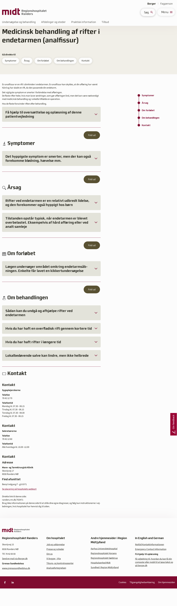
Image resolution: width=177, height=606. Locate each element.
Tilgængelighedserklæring (142, 582)
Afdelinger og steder (53, 22)
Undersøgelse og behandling (19, 22)
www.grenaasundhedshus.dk (16, 568)
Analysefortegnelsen (56, 568)
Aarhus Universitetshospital (104, 548)
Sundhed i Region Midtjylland (105, 567)
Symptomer (10, 60)
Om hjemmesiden (166, 582)
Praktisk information (83, 22)
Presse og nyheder (55, 549)
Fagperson (166, 3)
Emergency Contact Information (150, 549)
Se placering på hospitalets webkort (19, 489)
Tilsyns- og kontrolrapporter (60, 563)
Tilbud (105, 22)
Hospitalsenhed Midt (100, 562)
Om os (49, 554)
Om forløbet (43, 60)
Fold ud (92, 135)
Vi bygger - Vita (53, 558)
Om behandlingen (65, 60)
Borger (151, 3)
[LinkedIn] (12, 582)
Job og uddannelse (55, 544)
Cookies (122, 582)
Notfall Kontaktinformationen (149, 544)
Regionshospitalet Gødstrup (104, 558)
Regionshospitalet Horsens (104, 553)
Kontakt (85, 60)
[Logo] (24, 12)
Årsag (27, 60)
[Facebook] (5, 582)
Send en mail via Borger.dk (15, 558)
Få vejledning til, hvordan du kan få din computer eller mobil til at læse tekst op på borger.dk (154, 562)
